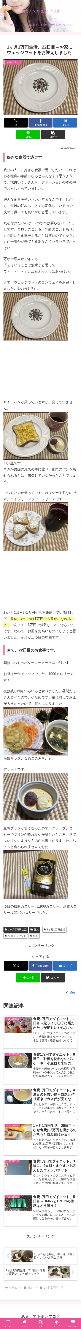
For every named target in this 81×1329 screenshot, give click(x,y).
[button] (53, 134)
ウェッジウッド (17, 935)
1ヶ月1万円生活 (17, 929)
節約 (36, 929)
